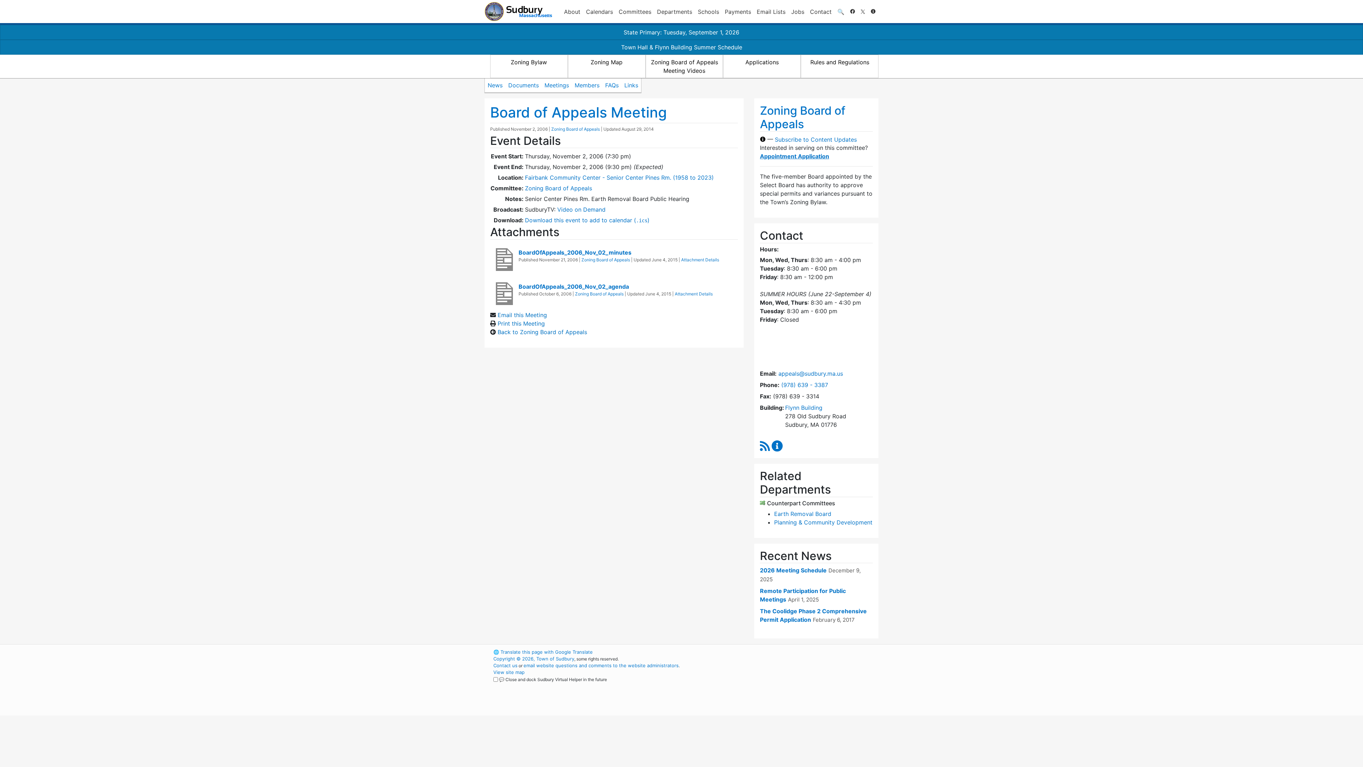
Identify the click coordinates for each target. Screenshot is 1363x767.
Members (587, 85)
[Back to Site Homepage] (518, 11)
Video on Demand (581, 209)
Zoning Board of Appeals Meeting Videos (684, 66)
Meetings (556, 85)
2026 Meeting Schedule (793, 570)
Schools (708, 11)
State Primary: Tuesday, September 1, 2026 (681, 32)
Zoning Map (607, 62)
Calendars (599, 11)
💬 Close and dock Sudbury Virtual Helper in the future (553, 679)
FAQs (612, 85)
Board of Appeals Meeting (578, 112)
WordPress (783, 652)
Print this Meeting (521, 323)
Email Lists (771, 11)
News (495, 85)
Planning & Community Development (823, 522)
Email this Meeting (522, 315)
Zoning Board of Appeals (575, 129)
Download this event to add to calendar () (587, 220)
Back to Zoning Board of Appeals (542, 332)
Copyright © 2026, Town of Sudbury (533, 659)
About (572, 11)
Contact (821, 11)
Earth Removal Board (802, 513)
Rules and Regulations (839, 62)
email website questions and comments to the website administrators (601, 665)
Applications (762, 62)
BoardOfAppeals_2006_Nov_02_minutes (575, 252)
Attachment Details (700, 259)
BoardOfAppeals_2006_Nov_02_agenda (574, 286)
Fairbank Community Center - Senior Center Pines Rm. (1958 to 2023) (619, 177)
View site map (509, 672)
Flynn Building (803, 407)
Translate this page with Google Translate (543, 652)
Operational (795, 686)
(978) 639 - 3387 (804, 384)
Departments (674, 11)
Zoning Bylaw (529, 62)
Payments (738, 11)
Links (631, 85)
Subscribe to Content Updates (816, 139)
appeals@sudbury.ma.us (810, 373)
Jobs (797, 11)
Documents (523, 85)
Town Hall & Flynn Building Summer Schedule (681, 47)
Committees (635, 11)
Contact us (505, 665)
